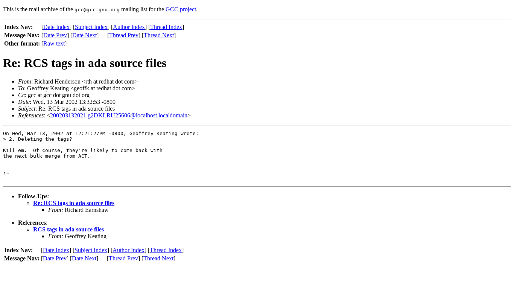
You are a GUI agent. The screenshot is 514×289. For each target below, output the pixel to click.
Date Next (84, 35)
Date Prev (55, 35)
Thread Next (159, 35)
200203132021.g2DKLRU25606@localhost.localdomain (118, 115)
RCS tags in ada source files (68, 229)
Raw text (54, 43)
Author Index (129, 27)
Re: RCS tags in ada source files (73, 203)
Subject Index (91, 27)
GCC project (181, 9)
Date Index (56, 27)
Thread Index (166, 27)
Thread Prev (123, 35)
